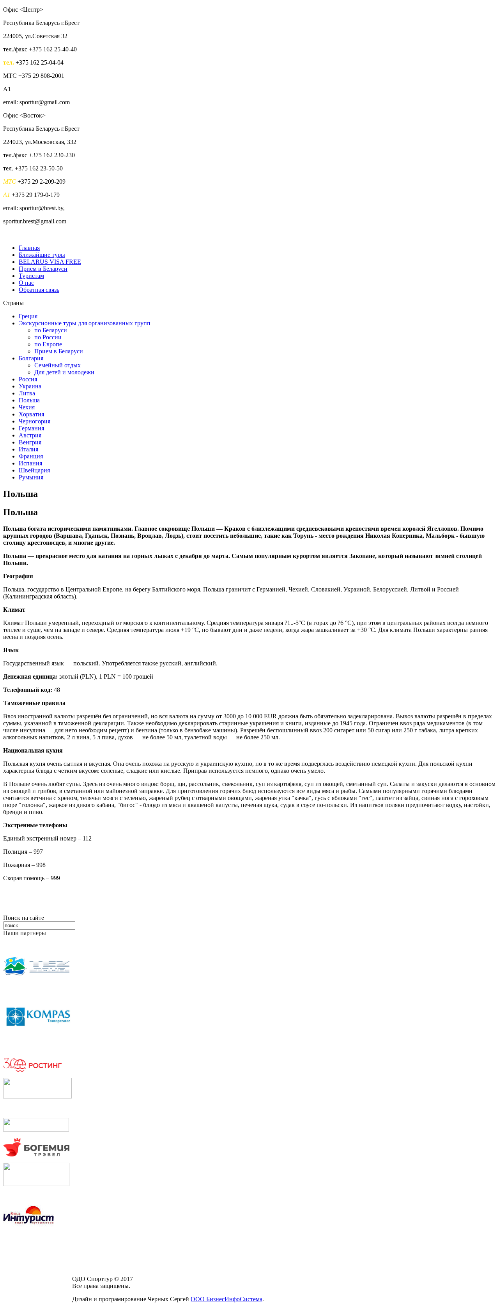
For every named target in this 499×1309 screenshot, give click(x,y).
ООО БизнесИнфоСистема (226, 1299)
